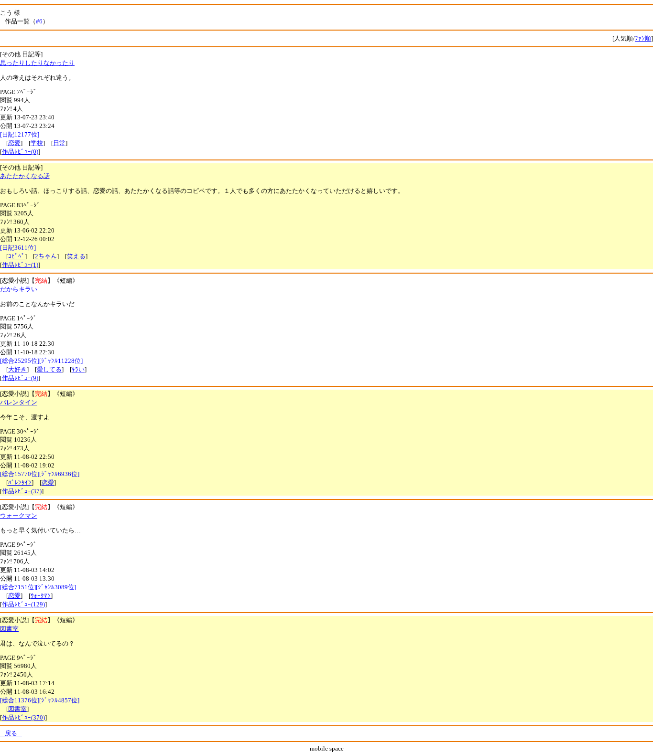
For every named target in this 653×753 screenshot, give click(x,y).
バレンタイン (18, 402)
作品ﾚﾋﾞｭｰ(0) (20, 151)
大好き (17, 369)
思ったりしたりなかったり (37, 62)
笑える (76, 256)
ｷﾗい (78, 369)
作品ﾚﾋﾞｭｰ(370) (23, 717)
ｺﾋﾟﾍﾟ (16, 256)
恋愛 (14, 143)
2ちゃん (46, 256)
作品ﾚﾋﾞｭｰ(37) (22, 491)
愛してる (49, 369)
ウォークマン (18, 515)
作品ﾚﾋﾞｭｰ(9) (20, 378)
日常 (59, 143)
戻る (11, 733)
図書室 (9, 628)
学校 (37, 143)
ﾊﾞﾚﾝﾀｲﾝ (20, 482)
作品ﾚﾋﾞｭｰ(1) (20, 264)
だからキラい (18, 289)
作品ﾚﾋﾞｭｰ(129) (23, 604)
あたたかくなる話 (25, 176)
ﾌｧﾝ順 (643, 38)
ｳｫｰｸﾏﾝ (41, 595)
